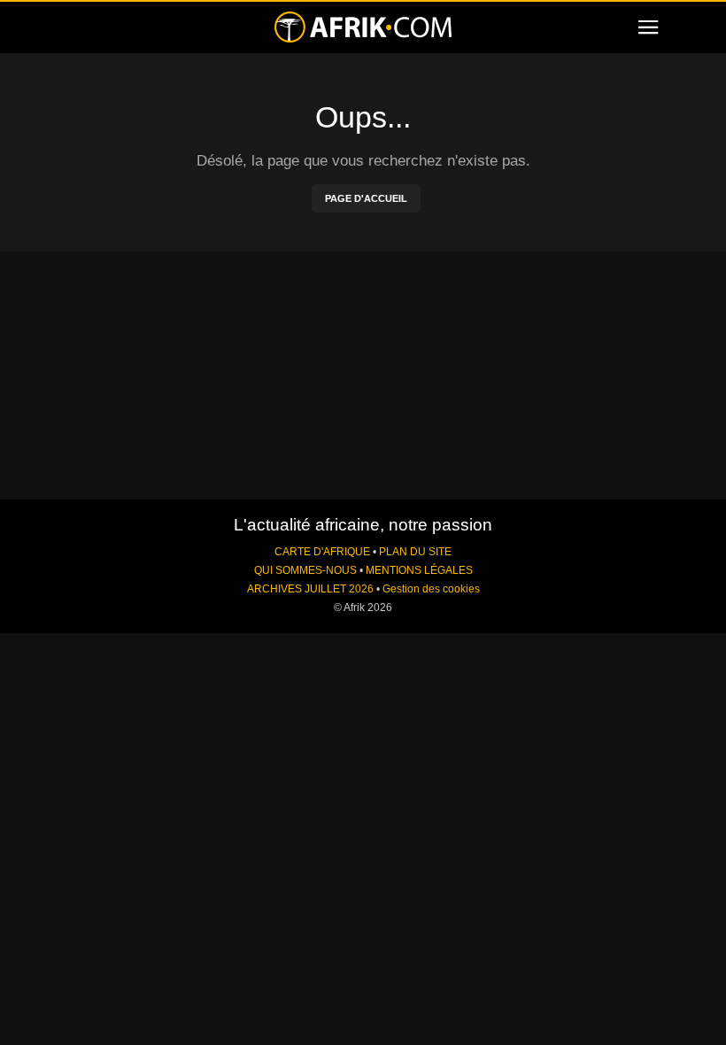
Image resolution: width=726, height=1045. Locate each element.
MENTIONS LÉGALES (419, 570)
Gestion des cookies (431, 589)
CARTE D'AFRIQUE (322, 552)
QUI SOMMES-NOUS (305, 570)
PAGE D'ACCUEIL (366, 198)
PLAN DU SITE (415, 552)
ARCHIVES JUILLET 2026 (310, 589)
